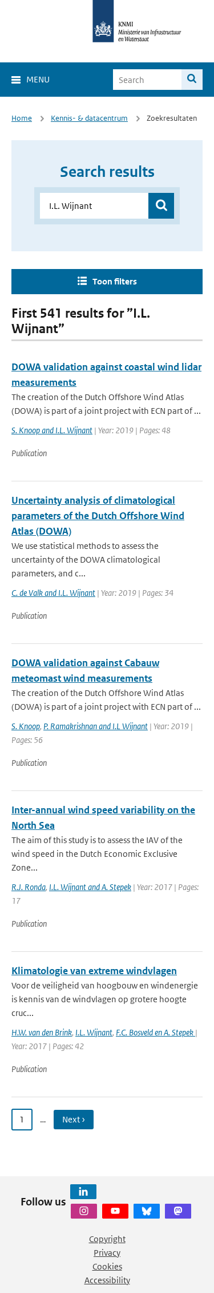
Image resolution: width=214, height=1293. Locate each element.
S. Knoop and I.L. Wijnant (51, 430)
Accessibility (107, 1280)
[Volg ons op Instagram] (83, 1211)
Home (21, 118)
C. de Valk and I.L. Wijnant (53, 592)
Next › (73, 1119)
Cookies (107, 1266)
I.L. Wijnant (93, 1032)
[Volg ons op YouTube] (115, 1211)
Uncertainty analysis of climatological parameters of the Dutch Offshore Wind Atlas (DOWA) (97, 515)
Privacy (107, 1252)
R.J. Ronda (28, 886)
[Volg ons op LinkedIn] (83, 1191)
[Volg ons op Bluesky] (146, 1211)
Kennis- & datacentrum (89, 118)
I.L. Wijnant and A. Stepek (90, 886)
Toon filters (114, 281)
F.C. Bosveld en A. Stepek (155, 1032)
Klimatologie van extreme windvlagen (94, 970)
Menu (38, 79)
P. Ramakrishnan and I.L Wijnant (95, 726)
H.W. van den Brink (41, 1032)
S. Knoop (25, 726)
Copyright (107, 1238)
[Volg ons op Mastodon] (178, 1211)
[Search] (192, 79)
